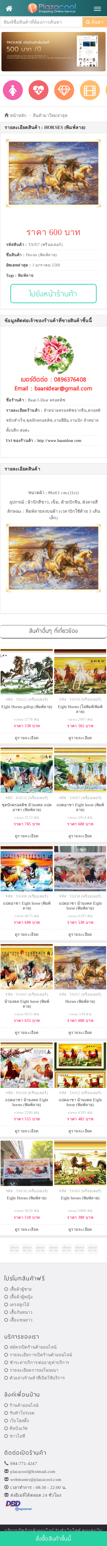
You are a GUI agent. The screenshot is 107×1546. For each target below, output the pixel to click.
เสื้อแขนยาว (21, 1320)
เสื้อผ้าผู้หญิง (21, 1297)
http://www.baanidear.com (59, 440)
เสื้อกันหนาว (21, 1312)
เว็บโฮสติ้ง (19, 1420)
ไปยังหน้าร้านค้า (53, 293)
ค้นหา (96, 22)
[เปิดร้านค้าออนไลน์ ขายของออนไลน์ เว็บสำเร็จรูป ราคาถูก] (53, 51)
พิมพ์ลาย (25, 275)
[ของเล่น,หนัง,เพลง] (90, 90)
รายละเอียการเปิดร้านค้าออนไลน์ (41, 1355)
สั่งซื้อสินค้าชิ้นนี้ (53, 1538)
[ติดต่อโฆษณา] (14, 1249)
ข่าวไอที (17, 1436)
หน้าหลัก (17, 115)
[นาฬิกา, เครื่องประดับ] (64, 90)
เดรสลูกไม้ (19, 1304)
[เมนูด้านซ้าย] (9, 8)
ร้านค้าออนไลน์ (24, 1405)
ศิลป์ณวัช (18, 1428)
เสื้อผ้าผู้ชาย (21, 1289)
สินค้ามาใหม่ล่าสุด (50, 115)
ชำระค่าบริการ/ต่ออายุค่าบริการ (39, 1362)
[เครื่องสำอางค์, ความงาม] (39, 90)
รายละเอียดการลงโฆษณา (34, 1370)
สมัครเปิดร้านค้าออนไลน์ (33, 1347)
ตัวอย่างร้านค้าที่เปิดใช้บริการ (37, 1378)
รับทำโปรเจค (22, 1413)
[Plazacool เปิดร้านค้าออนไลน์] (53, 8)
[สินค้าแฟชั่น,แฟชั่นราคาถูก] (13, 90)
